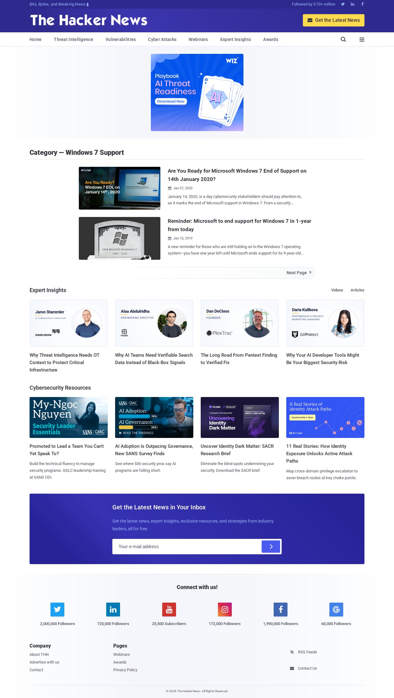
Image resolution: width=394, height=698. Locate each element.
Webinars (198, 39)
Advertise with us (44, 662)
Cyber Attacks (162, 39)
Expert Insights (235, 39)
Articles (357, 290)
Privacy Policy (125, 670)
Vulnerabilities (121, 39)
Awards (270, 39)
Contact (36, 670)
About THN (39, 654)
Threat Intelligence (73, 39)
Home (36, 39)
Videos (337, 290)
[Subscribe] (271, 546)
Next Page (299, 272)
